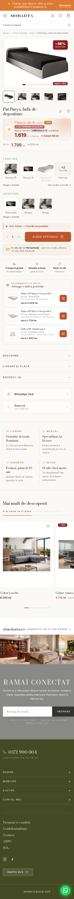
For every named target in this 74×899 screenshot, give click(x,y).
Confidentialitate (15, 828)
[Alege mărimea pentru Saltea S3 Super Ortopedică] (63, 298)
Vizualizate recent (47, 511)
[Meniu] (5, 15)
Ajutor (37, 790)
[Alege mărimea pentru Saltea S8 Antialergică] (63, 333)
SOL (6, 847)
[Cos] (68, 16)
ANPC (7, 841)
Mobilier (37, 781)
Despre (37, 772)
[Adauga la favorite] (68, 111)
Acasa (6, 33)
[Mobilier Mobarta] (15, 649)
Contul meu (37, 799)
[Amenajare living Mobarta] (44, 649)
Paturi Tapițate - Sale (23, 33)
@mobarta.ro (14, 629)
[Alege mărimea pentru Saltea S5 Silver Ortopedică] (63, 316)
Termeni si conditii (16, 822)
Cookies (9, 835)
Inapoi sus (15, 872)
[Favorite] (60, 16)
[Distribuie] (60, 111)
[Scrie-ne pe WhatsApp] (65, 890)
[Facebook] (12, 859)
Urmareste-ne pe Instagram (47, 629)
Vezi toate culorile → (59, 185)
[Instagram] (5, 859)
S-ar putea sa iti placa (17, 511)
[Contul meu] (52, 16)
